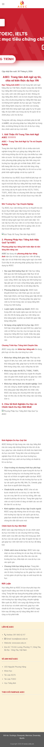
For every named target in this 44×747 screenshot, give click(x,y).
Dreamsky (36, 736)
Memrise (28, 736)
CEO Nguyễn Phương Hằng (15, 667)
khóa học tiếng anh (26, 349)
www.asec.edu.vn (19, 643)
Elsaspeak (21, 736)
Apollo (22, 738)
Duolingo (13, 736)
